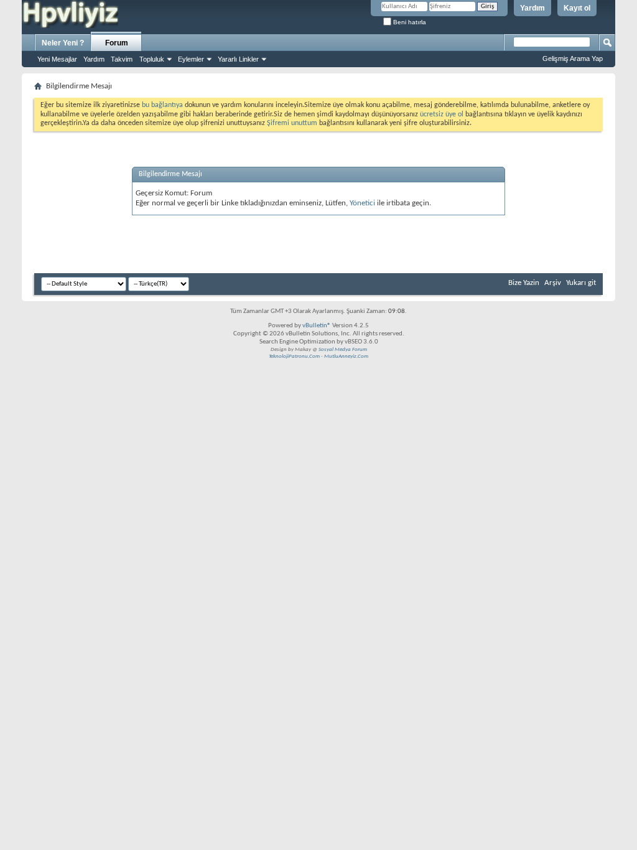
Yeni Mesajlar (57, 59)
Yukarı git (581, 283)
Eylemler (191, 59)
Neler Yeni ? (63, 43)
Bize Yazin (523, 283)
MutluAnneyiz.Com (346, 356)
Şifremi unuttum (292, 123)
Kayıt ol (577, 8)
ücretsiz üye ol (442, 114)
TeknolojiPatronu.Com (294, 356)
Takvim (122, 59)
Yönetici (362, 203)
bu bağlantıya (162, 105)
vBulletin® (316, 325)
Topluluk (151, 59)
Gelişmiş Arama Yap (572, 58)
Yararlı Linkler (238, 59)
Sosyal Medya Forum (342, 349)
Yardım (532, 8)
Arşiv (552, 283)
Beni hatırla (408, 22)
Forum (116, 43)
